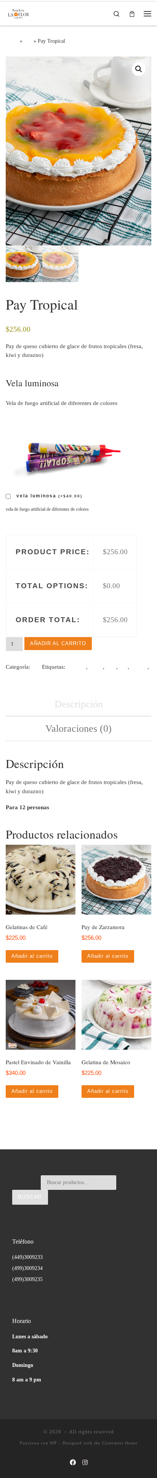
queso (13, 676)
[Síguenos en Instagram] (85, 1463)
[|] (18, 12)
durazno (76, 667)
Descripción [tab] (78, 704)
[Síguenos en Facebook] (73, 1463)
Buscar (30, 1197)
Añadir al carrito (58, 643)
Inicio (12, 41)
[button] (139, 69)
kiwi (111, 667)
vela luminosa (49, 496)
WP (53, 1443)
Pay (28, 41)
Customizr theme (120, 1443)
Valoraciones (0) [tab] (78, 728)
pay (123, 667)
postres (139, 667)
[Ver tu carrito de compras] (132, 13)
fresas (96, 667)
